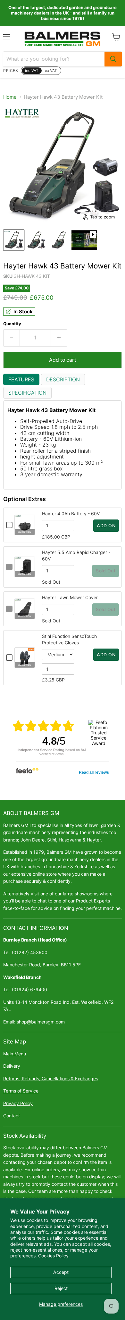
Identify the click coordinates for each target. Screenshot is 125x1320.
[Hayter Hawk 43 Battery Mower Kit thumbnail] (14, 240)
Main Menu (14, 1053)
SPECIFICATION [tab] (27, 392)
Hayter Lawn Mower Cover (70, 597)
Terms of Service (20, 1090)
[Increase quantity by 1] (59, 337)
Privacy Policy (18, 1103)
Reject (61, 1288)
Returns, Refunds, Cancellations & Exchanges (50, 1078)
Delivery (11, 1066)
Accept (61, 1272)
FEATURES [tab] (21, 379)
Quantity (12, 323)
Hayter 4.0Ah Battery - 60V (71, 513)
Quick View (24, 531)
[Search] (113, 59)
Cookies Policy (53, 1255)
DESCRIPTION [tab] (63, 379)
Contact (11, 1115)
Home (10, 97)
